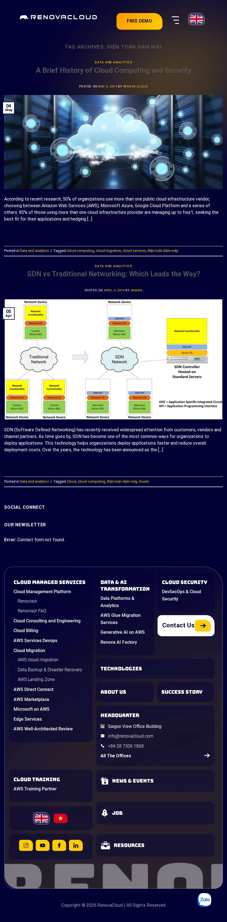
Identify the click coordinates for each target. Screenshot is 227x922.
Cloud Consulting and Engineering (47, 620)
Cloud (71, 481)
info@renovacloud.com (130, 736)
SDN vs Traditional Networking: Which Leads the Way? (113, 274)
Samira (136, 290)
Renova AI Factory (118, 642)
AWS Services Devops (35, 640)
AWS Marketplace (31, 699)
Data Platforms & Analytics (117, 602)
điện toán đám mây (163, 251)
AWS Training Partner (35, 788)
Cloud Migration (29, 650)
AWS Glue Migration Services (120, 619)
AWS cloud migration (38, 659)
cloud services (134, 251)
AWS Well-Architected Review (43, 728)
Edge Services (28, 719)
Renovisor (27, 601)
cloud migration (108, 251)
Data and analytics (113, 62)
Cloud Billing (26, 630)
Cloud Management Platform (42, 591)
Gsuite (144, 481)
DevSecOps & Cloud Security (181, 595)
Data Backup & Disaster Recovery (50, 669)
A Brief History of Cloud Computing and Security (113, 70)
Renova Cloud (135, 86)
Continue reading (113, 232)
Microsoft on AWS (32, 709)
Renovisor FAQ (32, 610)
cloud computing (80, 251)
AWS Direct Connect (33, 689)
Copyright (71, 905)
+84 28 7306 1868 (126, 746)
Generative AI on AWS (122, 632)
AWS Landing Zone (36, 679)
